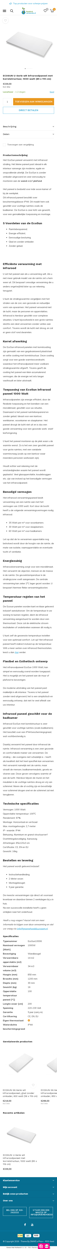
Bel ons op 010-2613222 (14, 1211)
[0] (52, 10)
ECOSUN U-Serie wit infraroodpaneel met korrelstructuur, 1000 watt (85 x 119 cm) (20, 1159)
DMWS (33, 1241)
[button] (4, 11)
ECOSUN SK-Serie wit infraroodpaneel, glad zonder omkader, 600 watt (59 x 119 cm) (20, 1093)
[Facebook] (25, 1224)
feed (52, 92)
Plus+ (40, 1241)
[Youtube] (32, 1224)
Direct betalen (28, 110)
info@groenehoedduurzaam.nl (32, 928)
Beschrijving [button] (9, 126)
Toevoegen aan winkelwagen (33, 101)
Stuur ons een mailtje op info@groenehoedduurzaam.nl (42, 1212)
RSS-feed (49, 1241)
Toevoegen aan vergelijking (20, 144)
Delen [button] (6, 134)
